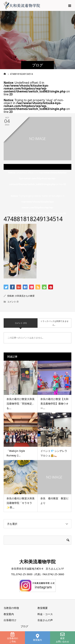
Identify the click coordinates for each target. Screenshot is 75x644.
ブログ (24, 626)
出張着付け (10, 620)
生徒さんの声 (45, 620)
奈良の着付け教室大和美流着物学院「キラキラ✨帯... (21, 503)
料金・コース (45, 614)
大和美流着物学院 (37, 561)
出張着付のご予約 (12, 640)
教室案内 (37, 639)
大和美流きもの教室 (25, 295)
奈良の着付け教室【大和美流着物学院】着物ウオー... (54, 403)
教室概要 (43, 608)
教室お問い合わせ (62, 640)
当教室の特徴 (11, 608)
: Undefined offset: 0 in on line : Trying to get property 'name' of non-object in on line (37, 193)
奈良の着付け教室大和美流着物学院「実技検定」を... (21, 403)
